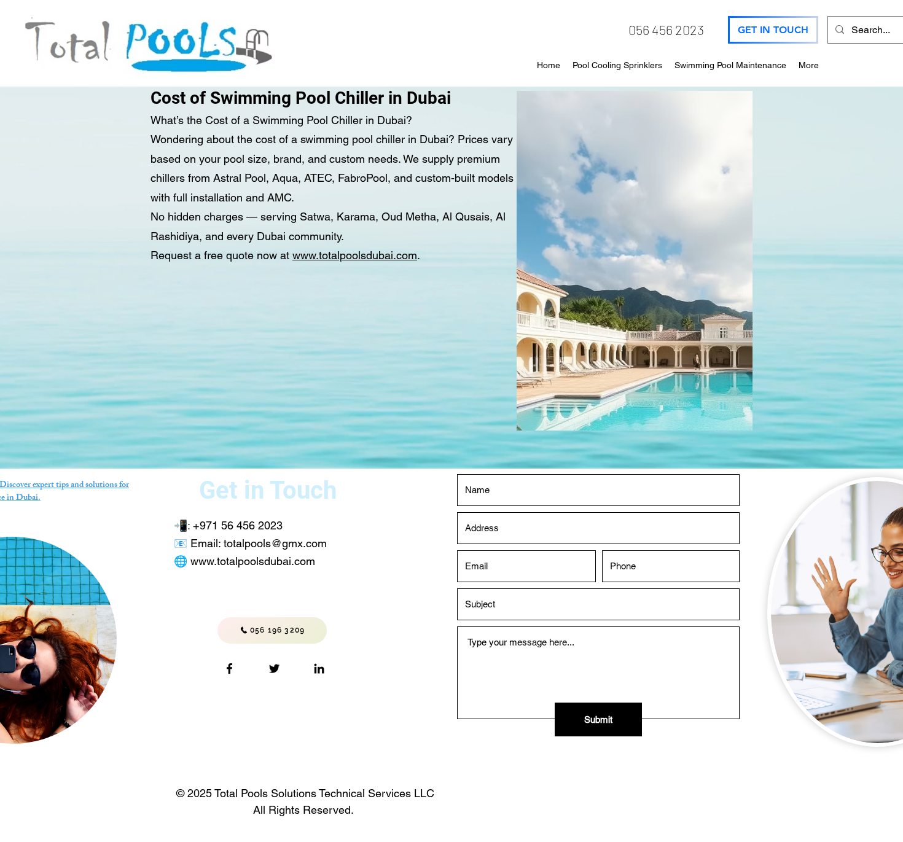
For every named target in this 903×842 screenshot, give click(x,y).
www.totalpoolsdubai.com (354, 255)
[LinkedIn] (319, 668)
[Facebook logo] (229, 668)
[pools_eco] (274, 668)
